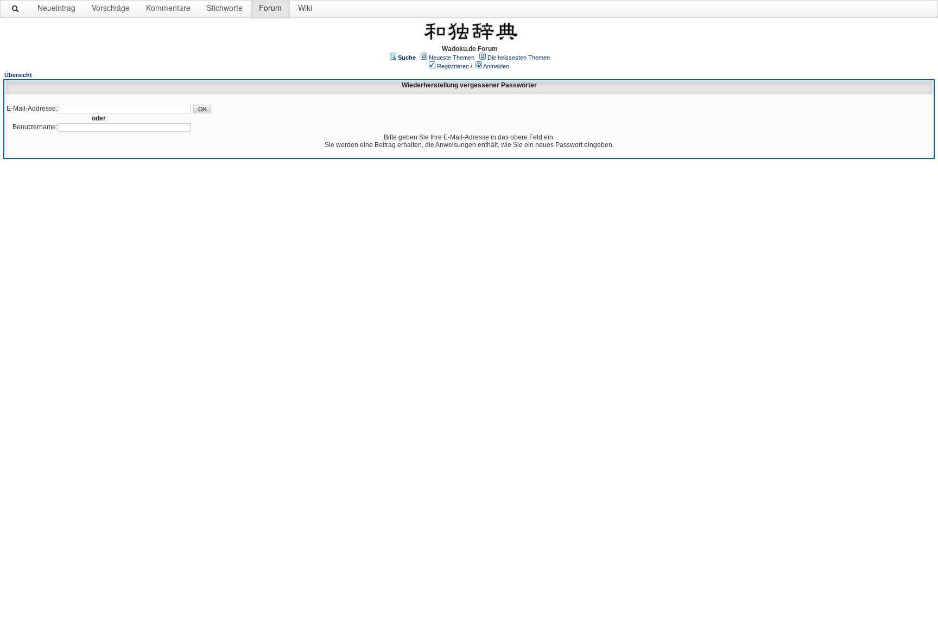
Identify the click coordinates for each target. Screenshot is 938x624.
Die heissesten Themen (518, 57)
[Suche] (15, 11)
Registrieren (453, 66)
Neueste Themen (451, 57)
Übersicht (18, 75)
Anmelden (496, 66)
